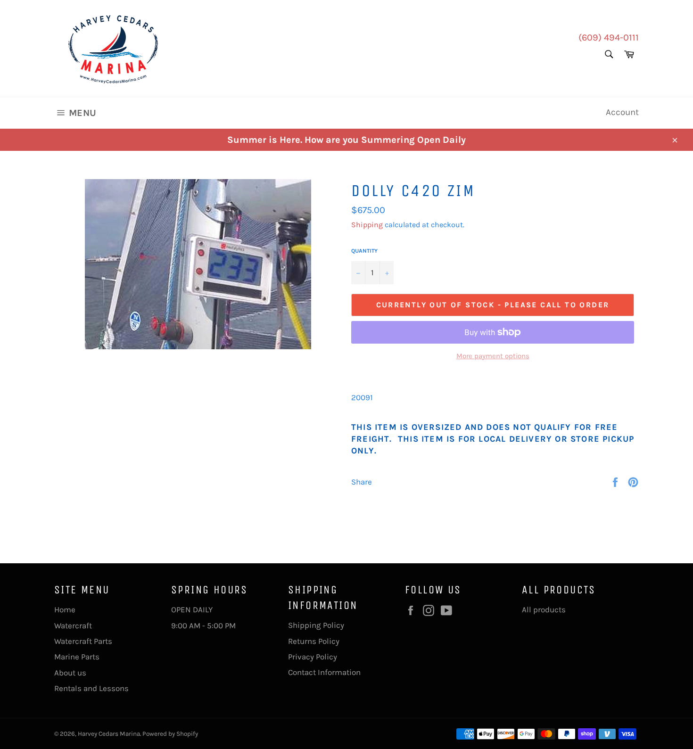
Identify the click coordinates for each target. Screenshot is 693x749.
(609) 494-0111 (608, 37)
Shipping (367, 224)
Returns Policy (313, 641)
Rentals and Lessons (91, 688)
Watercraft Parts (83, 641)
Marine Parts (76, 656)
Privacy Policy (312, 656)
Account (622, 112)
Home (64, 609)
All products (544, 609)
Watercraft (73, 625)
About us (70, 672)
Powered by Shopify (170, 733)
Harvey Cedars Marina (109, 733)
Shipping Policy (316, 625)
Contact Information (324, 672)
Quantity (364, 250)
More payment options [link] (492, 356)
